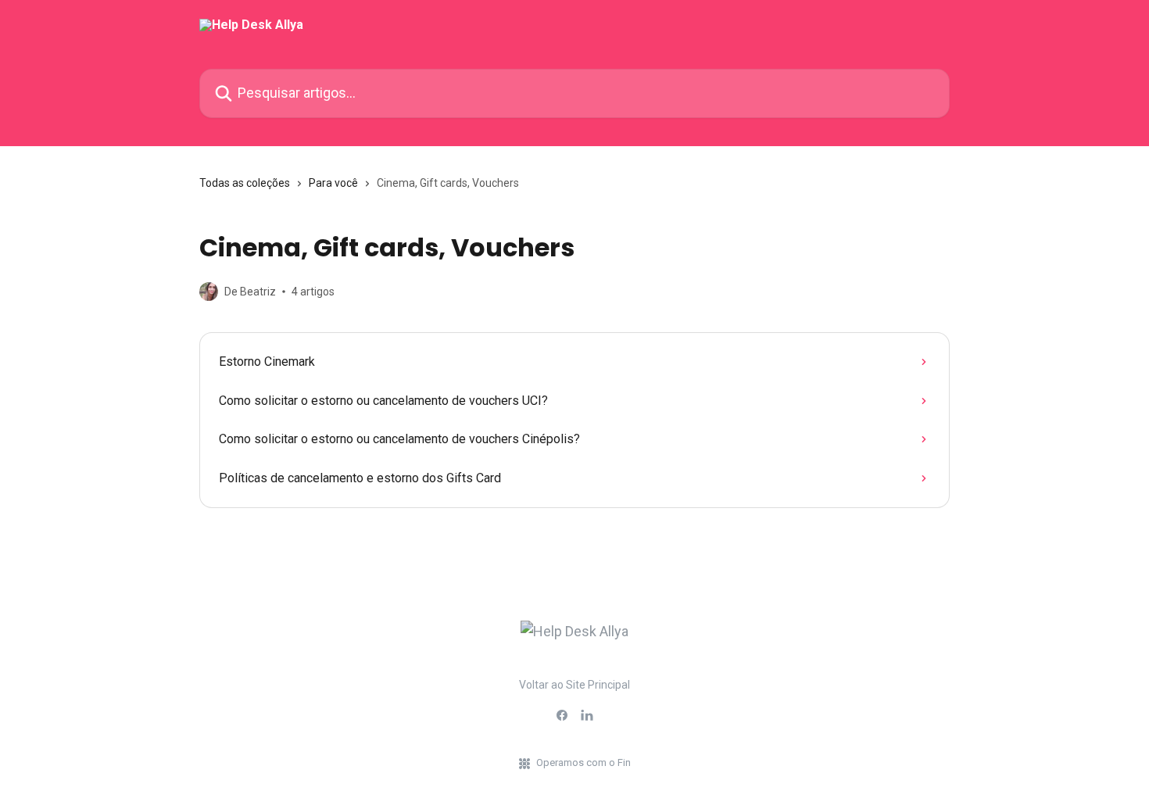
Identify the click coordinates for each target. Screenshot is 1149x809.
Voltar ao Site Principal (574, 684)
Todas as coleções (244, 183)
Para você (333, 183)
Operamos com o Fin (583, 762)
